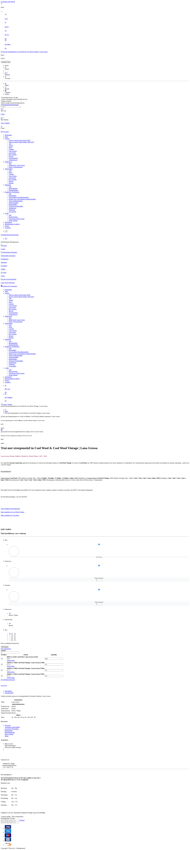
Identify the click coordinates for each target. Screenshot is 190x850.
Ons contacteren (6, 649)
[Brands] (5, 87)
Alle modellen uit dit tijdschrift (10, 509)
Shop (6, 411)
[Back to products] (1, 430)
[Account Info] (5, 76)
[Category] (5, 90)
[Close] (1, 11)
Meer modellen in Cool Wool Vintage (12, 512)
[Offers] (5, 83)
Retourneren (8, 730)
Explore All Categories (9, 286)
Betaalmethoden (10, 732)
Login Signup (7, 404)
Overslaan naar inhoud (8, 1)
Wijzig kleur (11, 660)
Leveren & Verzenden (12, 729)
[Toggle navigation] (6, 231)
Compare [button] (5, 647)
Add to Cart (6, 62)
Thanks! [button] (22, 820)
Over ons (7, 725)
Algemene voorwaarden (12, 727)
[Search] (5, 67)
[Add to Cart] (9, 581)
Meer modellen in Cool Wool (10, 515)
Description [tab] (8, 691)
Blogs (6, 736)
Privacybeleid (9, 734)
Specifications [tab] (9, 693)
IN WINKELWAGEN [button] (8, 680)
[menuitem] (8, 135)
